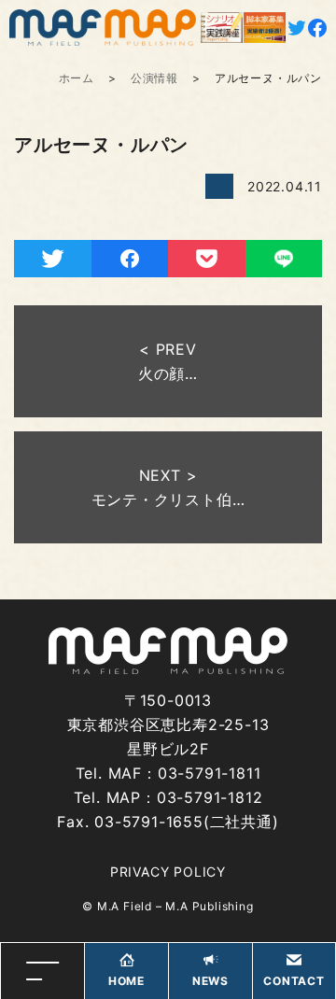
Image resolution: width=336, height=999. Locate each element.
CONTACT (294, 981)
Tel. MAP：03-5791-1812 (168, 797)
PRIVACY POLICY (168, 871)
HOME (126, 981)
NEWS (210, 981)
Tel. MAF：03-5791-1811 (168, 773)
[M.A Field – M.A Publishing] (102, 27)
